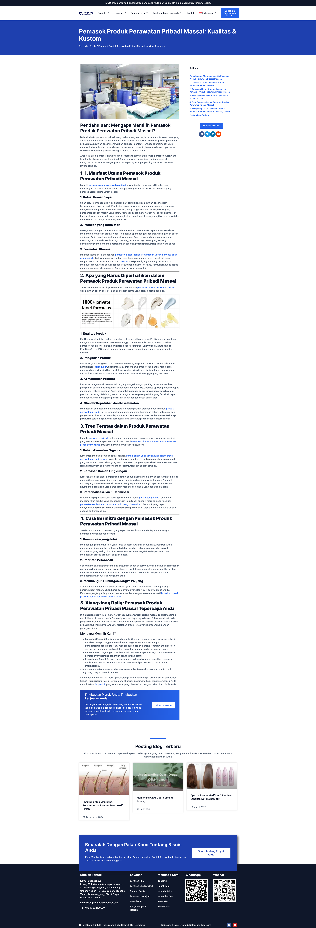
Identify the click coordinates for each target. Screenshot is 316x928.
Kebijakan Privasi (170, 925)
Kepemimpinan (165, 896)
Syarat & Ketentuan (190, 925)
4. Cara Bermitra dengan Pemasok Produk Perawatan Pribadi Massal (209, 103)
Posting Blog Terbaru (199, 115)
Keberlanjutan (165, 891)
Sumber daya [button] (138, 13)
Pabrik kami (164, 886)
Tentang (162, 881)
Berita (93, 46)
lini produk (100, 684)
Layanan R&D (137, 881)
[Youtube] (235, 925)
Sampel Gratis (137, 891)
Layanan (136, 875)
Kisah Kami (163, 906)
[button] (207, 13)
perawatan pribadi (98, 438)
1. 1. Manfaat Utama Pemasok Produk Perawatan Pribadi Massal (206, 83)
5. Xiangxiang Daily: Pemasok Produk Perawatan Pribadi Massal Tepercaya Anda (209, 110)
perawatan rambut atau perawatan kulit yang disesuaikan (110, 504)
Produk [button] (102, 13)
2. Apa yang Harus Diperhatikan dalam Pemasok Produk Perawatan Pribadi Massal (209, 90)
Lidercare (206, 925)
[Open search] (237, 13)
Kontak (190, 13)
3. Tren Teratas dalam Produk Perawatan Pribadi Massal (208, 97)
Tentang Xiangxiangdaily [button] (166, 13)
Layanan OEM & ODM (141, 886)
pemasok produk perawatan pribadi (108, 185)
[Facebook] (229, 925)
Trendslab (163, 901)
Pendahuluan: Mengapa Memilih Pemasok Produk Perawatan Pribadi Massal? (209, 77)
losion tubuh (100, 366)
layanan (124, 261)
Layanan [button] (118, 13)
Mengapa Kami (168, 875)
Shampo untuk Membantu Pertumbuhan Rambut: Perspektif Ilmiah (103, 805)
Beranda (83, 46)
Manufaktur (136, 901)
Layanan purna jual (140, 896)
